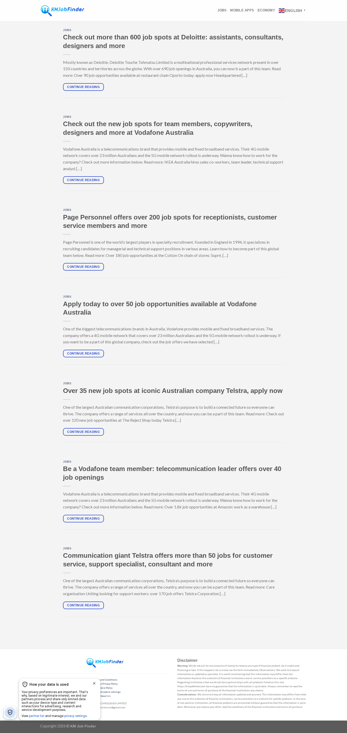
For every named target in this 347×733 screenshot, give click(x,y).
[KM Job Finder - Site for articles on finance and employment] (62, 10)
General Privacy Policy (105, 683)
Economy (266, 10)
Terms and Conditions (104, 679)
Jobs (222, 10)
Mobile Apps (242, 10)
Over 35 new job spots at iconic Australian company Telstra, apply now (172, 390)
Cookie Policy (105, 687)
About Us (105, 695)
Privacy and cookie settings (105, 691)
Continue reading (83, 87)
